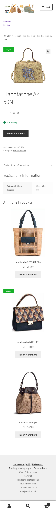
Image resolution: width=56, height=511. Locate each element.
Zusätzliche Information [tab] (16, 165)
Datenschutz (40, 468)
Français (7, 21)
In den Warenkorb (16, 133)
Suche (28, 506)
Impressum (18, 464)
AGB (28, 464)
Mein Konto (9, 506)
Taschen (17, 35)
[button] (48, 51)
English (6, 25)
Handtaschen (29, 35)
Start (9, 35)
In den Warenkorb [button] (28, 274)
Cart (43, 503)
